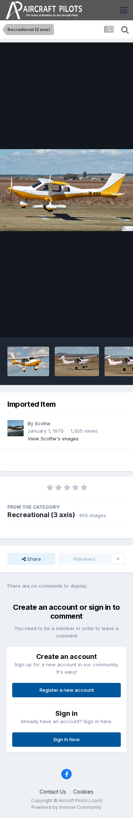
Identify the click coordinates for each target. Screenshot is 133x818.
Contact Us (53, 791)
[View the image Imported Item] (28, 361)
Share (33, 559)
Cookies (83, 791)
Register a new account (67, 690)
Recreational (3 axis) (41, 515)
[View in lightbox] (66, 190)
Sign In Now (66, 739)
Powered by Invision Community (66, 807)
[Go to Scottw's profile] (15, 428)
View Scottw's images (53, 438)
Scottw (43, 423)
